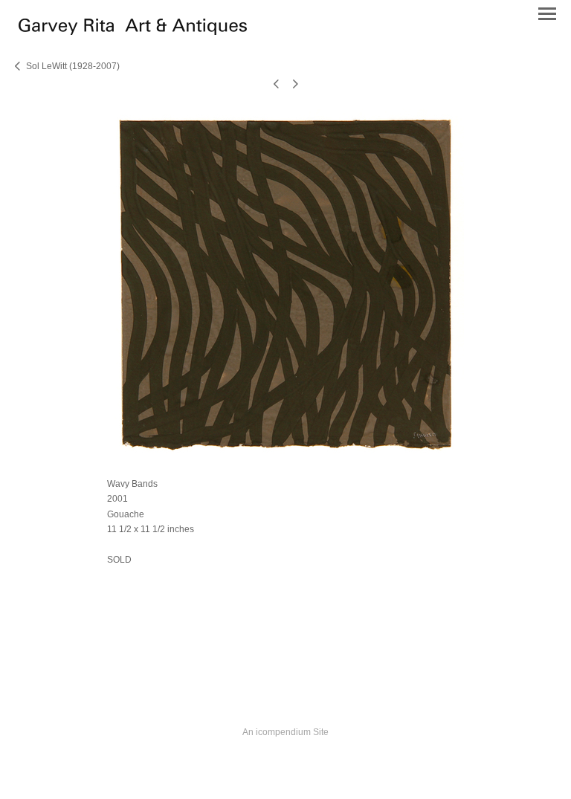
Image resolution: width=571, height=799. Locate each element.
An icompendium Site (285, 732)
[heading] (133, 31)
